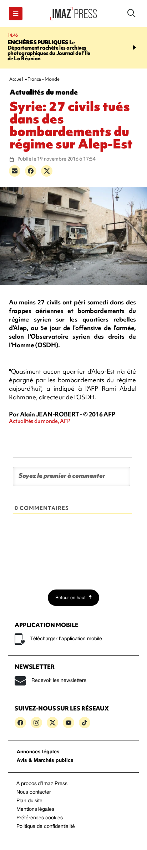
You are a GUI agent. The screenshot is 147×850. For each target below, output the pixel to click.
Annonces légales (38, 752)
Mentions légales (35, 809)
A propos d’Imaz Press (41, 783)
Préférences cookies (39, 818)
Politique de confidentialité (45, 826)
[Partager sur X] (46, 171)
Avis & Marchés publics (45, 760)
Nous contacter (33, 792)
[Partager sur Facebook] (30, 171)
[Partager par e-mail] (14, 171)
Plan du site (29, 801)
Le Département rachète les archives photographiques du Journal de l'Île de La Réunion (48, 50)
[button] (15, 13)
